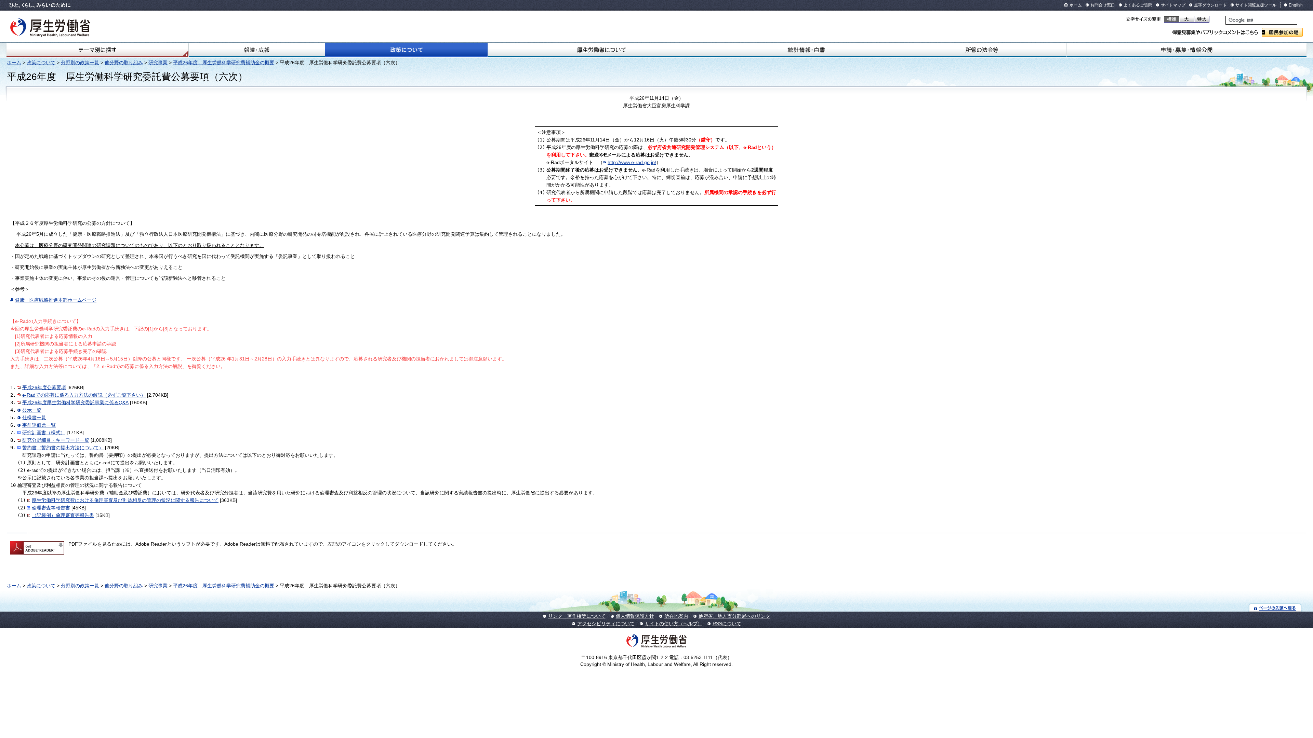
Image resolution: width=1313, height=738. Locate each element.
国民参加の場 (1282, 32)
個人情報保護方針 (635, 616)
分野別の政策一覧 (80, 62)
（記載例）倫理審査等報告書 (63, 515)
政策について (406, 50)
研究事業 (158, 62)
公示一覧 (31, 410)
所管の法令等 (981, 50)
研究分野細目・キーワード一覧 (55, 440)
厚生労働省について (601, 50)
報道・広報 (257, 50)
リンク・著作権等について (577, 616)
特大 (1201, 19)
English (1296, 5)
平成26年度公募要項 (44, 387)
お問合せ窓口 (1102, 5)
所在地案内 (676, 616)
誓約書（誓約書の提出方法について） (63, 447)
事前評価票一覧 (39, 425)
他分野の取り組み (124, 62)
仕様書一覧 (34, 417)
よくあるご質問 (1138, 5)
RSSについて (727, 623)
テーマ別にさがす (97, 50)
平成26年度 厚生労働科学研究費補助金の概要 (223, 62)
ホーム (1076, 5)
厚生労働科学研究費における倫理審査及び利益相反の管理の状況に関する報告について (125, 500)
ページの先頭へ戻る (1275, 607)
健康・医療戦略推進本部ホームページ (55, 300)
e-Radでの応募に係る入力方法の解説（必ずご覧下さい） (84, 395)
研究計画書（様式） (43, 432)
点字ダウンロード (1210, 5)
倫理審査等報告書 (51, 507)
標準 (1171, 19)
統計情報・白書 (806, 50)
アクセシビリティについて (606, 623)
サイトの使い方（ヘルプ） (673, 623)
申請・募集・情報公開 (1186, 50)
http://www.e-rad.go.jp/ (632, 162)
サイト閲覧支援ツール (1255, 5)
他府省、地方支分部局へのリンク (734, 616)
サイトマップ (1173, 5)
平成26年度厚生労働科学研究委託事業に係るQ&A (75, 402)
